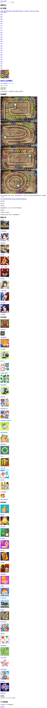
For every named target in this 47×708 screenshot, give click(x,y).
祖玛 (4, 198)
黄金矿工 (11, 11)
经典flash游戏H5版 (23, 198)
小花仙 (31, 11)
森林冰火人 (21, 11)
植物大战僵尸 (16, 11)
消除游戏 (7, 198)
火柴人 (34, 11)
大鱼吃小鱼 (26, 11)
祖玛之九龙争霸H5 (6, 80)
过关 (11, 198)
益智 (10, 198)
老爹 (5, 11)
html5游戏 (16, 198)
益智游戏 (5, 83)
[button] (2, 706)
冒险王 (1, 11)
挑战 (13, 198)
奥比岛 (7, 11)
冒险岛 (37, 11)
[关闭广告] (0, 699)
